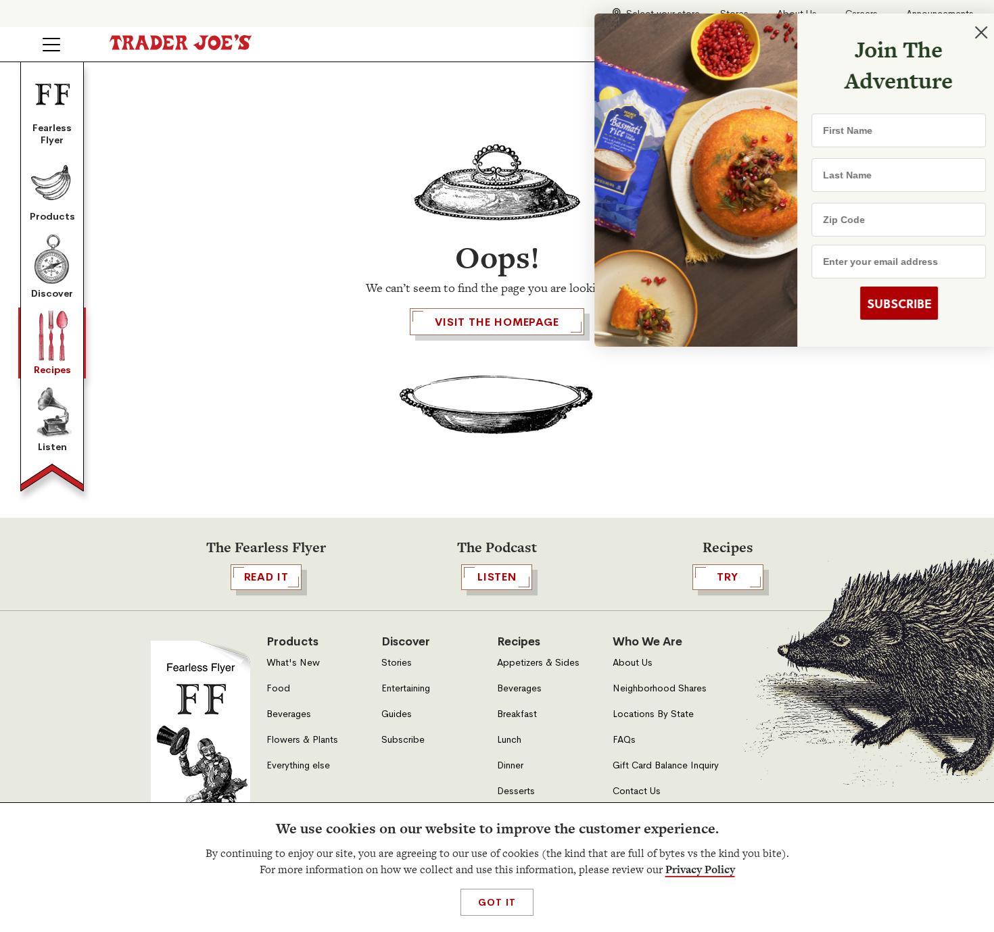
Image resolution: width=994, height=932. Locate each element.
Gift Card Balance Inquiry (666, 765)
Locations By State (653, 714)
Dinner (510, 765)
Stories (396, 662)
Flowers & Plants (302, 739)
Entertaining (405, 688)
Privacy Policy (700, 869)
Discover (52, 293)
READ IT (266, 577)
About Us (633, 662)
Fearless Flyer (52, 134)
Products (52, 216)
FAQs (624, 739)
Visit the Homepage (497, 322)
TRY (727, 577)
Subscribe (403, 739)
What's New (293, 662)
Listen (52, 447)
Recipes (52, 370)
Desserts (516, 791)
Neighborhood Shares (660, 688)
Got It (496, 902)
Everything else (298, 765)
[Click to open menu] (51, 44)
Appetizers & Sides (538, 662)
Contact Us (637, 791)
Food (278, 688)
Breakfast (517, 714)
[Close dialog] (961, 32)
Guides (396, 714)
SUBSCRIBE (879, 303)
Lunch (509, 739)
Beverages (288, 714)
